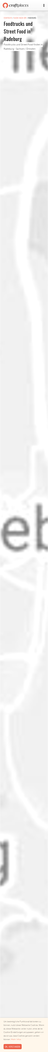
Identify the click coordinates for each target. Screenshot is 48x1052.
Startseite (8, 17)
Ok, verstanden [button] (12, 1046)
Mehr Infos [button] (16, 1039)
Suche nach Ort (20, 17)
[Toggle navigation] (44, 5)
